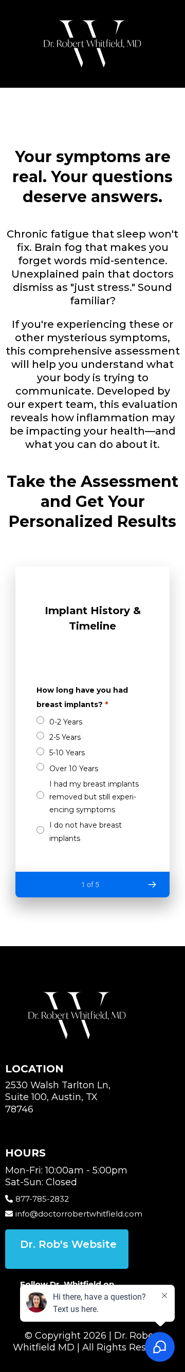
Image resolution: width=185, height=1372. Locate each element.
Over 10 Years (73, 768)
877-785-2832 (42, 1199)
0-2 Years (65, 722)
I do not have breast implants (85, 831)
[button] (152, 884)
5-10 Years (67, 752)
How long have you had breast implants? (82, 697)
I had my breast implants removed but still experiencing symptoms (94, 796)
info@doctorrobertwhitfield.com (78, 1214)
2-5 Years (65, 737)
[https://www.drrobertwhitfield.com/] (92, 44)
